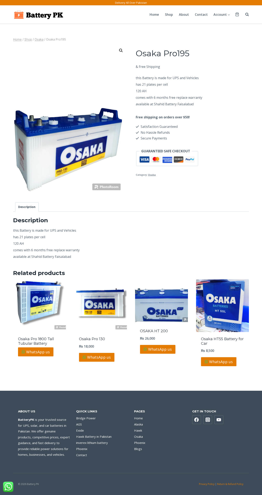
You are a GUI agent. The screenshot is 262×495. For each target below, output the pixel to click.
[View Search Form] (245, 14)
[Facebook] (196, 419)
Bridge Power (86, 418)
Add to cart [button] (162, 360)
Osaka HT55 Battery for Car (222, 341)
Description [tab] (26, 207)
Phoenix (81, 449)
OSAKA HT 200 (154, 331)
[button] (121, 50)
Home (154, 14)
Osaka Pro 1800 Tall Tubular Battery (36, 341)
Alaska (138, 424)
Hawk (138, 430)
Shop (169, 14)
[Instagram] (207, 419)
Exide (80, 430)
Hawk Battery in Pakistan (94, 436)
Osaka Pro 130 (92, 339)
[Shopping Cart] (237, 14)
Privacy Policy (207, 484)
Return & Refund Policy (230, 484)
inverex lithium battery (92, 443)
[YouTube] (218, 419)
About (184, 14)
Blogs (138, 449)
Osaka (152, 174)
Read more (39, 363)
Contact (201, 14)
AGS (79, 424)
